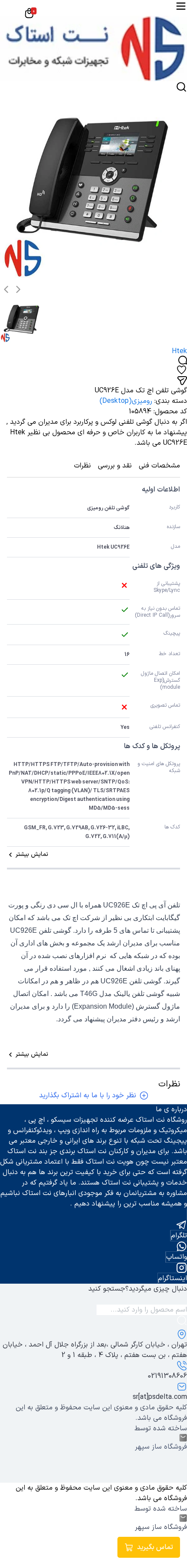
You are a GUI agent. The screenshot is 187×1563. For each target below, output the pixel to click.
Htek (179, 351)
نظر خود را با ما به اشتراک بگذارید (87, 1095)
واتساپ (176, 1257)
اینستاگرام (172, 1278)
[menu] (181, 6)
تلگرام (179, 1235)
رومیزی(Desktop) (126, 401)
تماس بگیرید (155, 1547)
